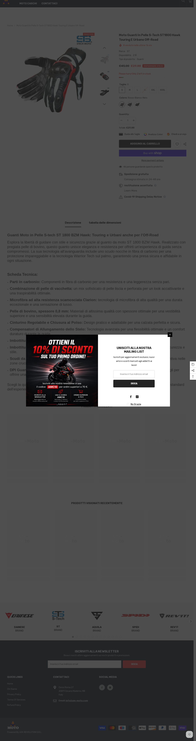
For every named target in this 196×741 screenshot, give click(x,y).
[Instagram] (137, 397)
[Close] (170, 334)
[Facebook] (131, 397)
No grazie (136, 404)
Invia (134, 383)
